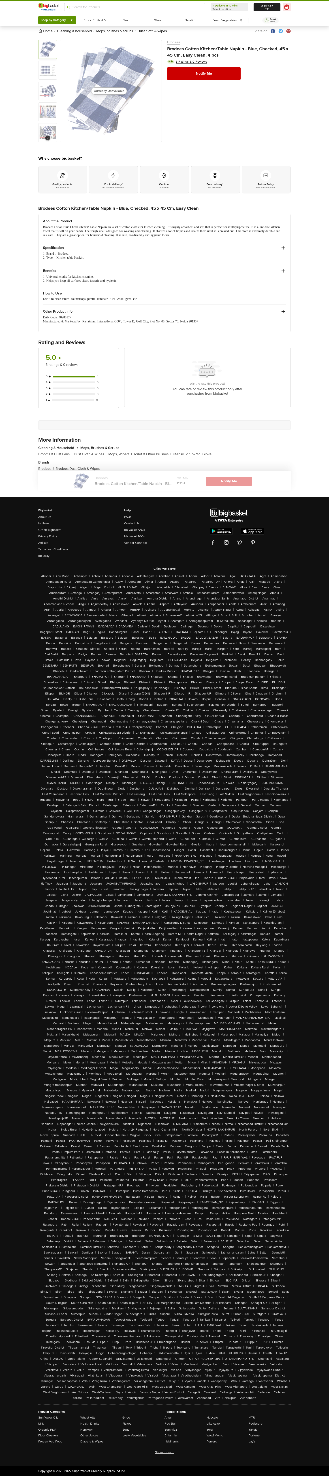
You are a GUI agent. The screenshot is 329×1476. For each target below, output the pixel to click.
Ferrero (212, 1441)
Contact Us (131, 523)
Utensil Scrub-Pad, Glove (192, 454)
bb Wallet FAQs (134, 530)
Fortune (254, 1435)
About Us (44, 517)
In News (43, 523)
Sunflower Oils (48, 1417)
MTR (252, 1417)
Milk (41, 1423)
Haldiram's (171, 1441)
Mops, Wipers (120, 454)
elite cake (213, 1423)
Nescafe (212, 1417)
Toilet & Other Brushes (152, 454)
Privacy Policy (47, 536)
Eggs (125, 1430)
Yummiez (170, 1430)
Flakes (126, 1423)
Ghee (126, 1417)
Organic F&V (47, 1430)
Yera (210, 1430)
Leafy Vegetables (134, 1435)
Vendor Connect (135, 543)
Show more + (164, 1452)
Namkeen (87, 1430)
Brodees (173, 42)
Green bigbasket (49, 530)
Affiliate (43, 543)
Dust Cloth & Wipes (90, 454)
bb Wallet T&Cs (134, 536)
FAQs (128, 517)
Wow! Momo (215, 1435)
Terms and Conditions (53, 549)
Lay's (252, 1441)
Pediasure (256, 1423)
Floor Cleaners (48, 1435)
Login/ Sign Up (267, 7)
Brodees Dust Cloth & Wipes (78, 468)
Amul (167, 1417)
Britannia (170, 1435)
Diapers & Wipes (91, 1441)
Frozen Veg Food (50, 1441)
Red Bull (170, 1423)
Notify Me (204, 73)
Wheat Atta (87, 1417)
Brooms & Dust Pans (55, 454)
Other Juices (89, 1435)
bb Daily (43, 556)
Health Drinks (89, 1423)
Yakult (253, 1430)
